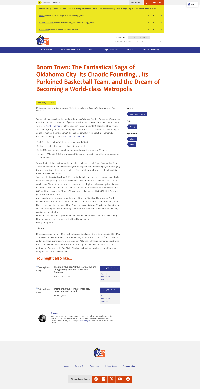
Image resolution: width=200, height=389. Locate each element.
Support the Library (151, 49)
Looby (41, 15)
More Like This (105, 277)
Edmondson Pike (46, 23)
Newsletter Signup (82, 379)
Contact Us (56, 3)
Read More (154, 15)
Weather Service (53, 126)
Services (130, 49)
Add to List (104, 279)
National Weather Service (72, 136)
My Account (156, 2)
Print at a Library (129, 366)
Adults (132, 139)
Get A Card (136, 2)
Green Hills (44, 30)
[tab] (121, 37)
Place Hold (109, 268)
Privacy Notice (111, 366)
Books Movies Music (137, 114)
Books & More (46, 49)
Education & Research (70, 49)
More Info (104, 274)
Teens (132, 144)
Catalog (120, 38)
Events (144, 38)
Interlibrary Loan (86, 321)
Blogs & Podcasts (111, 49)
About (66, 366)
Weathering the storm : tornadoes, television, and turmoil (72, 290)
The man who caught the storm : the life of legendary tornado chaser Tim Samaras (75, 269)
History (132, 126)
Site (133, 38)
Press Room (94, 366)
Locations (46, 3)
